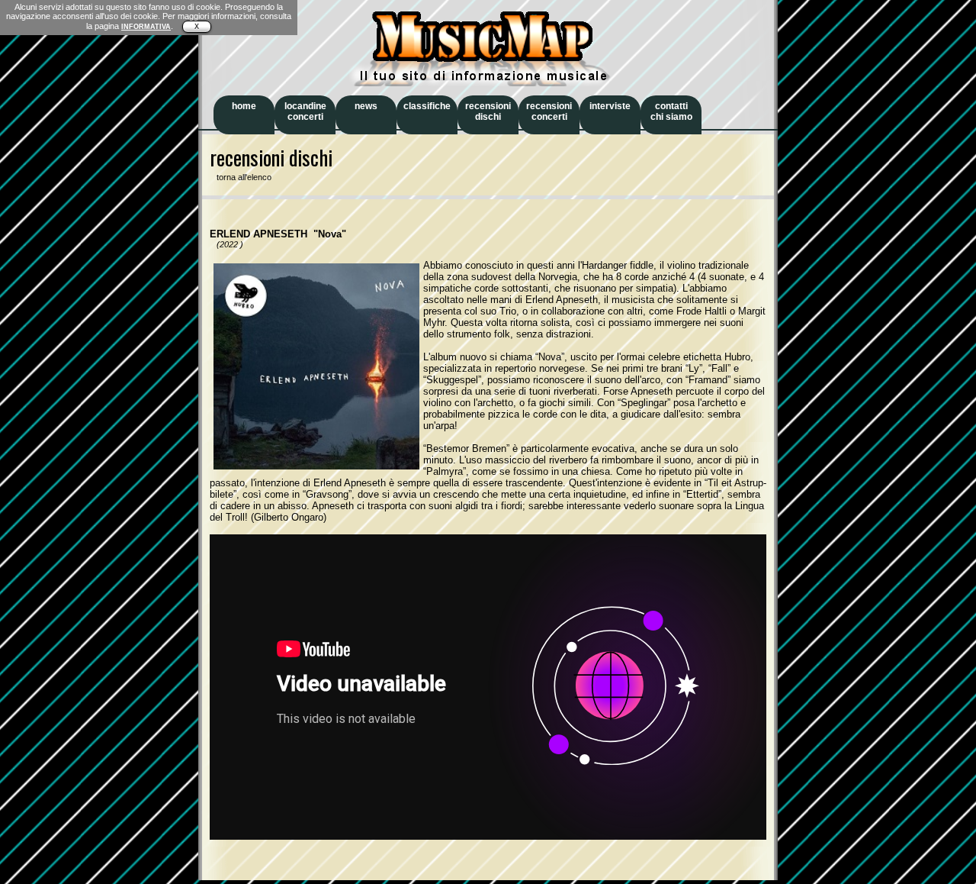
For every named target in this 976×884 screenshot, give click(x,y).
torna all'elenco (240, 177)
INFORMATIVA (146, 27)
